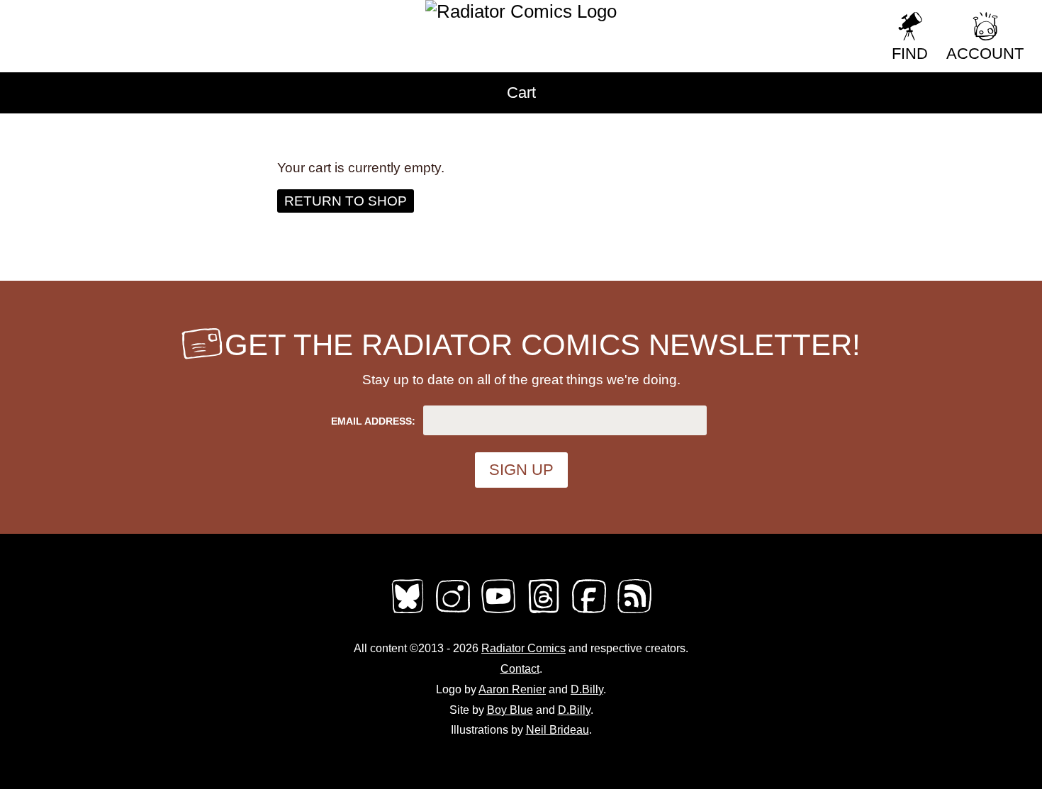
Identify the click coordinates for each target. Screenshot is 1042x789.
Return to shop (345, 201)
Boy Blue (510, 710)
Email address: (373, 421)
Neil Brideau (557, 730)
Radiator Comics (523, 648)
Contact (519, 669)
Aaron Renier (512, 689)
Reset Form (772, 19)
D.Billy (587, 689)
